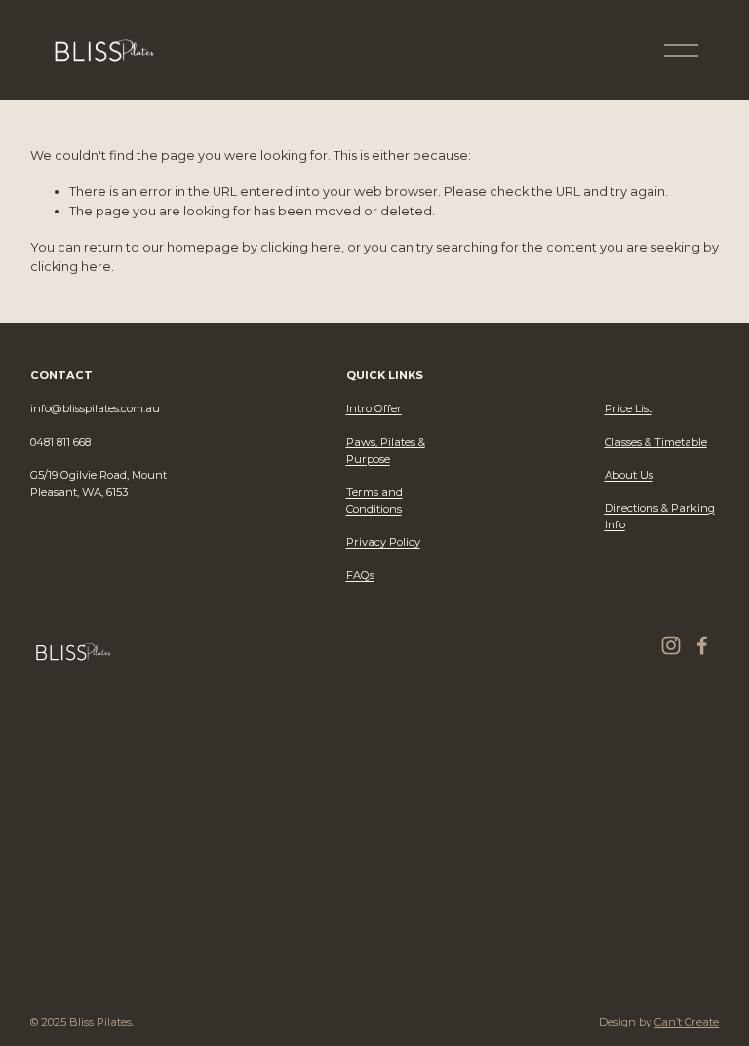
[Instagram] (671, 645)
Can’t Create (686, 1021)
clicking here (300, 247)
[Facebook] (702, 645)
